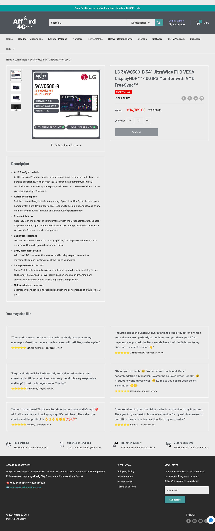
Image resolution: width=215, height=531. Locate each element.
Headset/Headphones (30, 38)
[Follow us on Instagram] (194, 521)
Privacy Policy (125, 481)
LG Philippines (122, 98)
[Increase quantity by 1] (147, 120)
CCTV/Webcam (176, 38)
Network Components (120, 38)
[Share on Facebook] (183, 98)
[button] (211, 521)
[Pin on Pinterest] (189, 98)
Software (157, 38)
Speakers (195, 38)
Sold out (136, 132)
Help (8, 48)
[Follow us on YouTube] (200, 521)
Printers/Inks (95, 38)
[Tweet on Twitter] (195, 98)
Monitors (77, 38)
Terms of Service (126, 486)
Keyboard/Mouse (57, 38)
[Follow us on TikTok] (206, 521)
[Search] (159, 22)
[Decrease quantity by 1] (130, 120)
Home (9, 38)
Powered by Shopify (16, 518)
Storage (142, 38)
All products (21, 59)
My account (175, 24)
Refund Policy (125, 476)
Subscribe (175, 499)
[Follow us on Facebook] (188, 521)
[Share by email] (201, 98)
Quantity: (120, 120)
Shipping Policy (125, 471)
